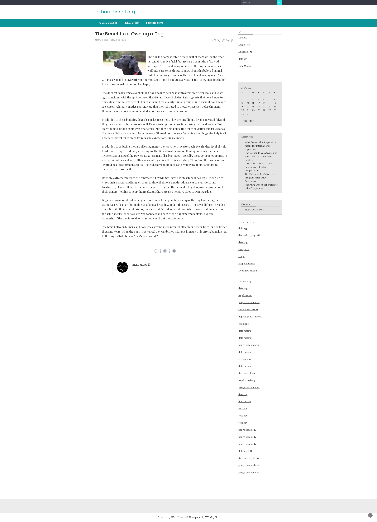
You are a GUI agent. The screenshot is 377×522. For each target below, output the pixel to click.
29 (275, 110)
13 (264, 103)
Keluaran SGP (132, 23)
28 (269, 110)
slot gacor (243, 249)
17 (248, 106)
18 (253, 106)
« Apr (244, 121)
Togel (241, 256)
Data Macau (244, 66)
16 (242, 106)
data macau (244, 352)
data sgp (243, 228)
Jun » (251, 121)
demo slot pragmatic (249, 235)
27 (264, 110)
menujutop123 (141, 264)
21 (269, 106)
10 (248, 103)
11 (253, 103)
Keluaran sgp (245, 52)
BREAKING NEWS (154, 23)
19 (259, 106)
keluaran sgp (245, 281)
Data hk (242, 37)
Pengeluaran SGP (108, 23)
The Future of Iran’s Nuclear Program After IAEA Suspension (260, 178)
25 (253, 110)
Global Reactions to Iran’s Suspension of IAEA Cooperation (258, 167)
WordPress (177, 517)
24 (248, 110)
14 (269, 103)
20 (264, 106)
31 (248, 113)
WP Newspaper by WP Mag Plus (202, 517)
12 (259, 103)
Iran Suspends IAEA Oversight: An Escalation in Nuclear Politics (261, 156)
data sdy (242, 59)
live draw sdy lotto (248, 458)
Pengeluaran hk (246, 263)
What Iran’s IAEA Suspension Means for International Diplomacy (260, 146)
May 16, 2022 (102, 40)
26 (259, 110)
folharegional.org (115, 12)
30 (242, 113)
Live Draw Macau (247, 270)
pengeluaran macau (248, 472)
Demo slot (244, 44)
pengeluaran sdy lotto (250, 465)
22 (275, 106)
